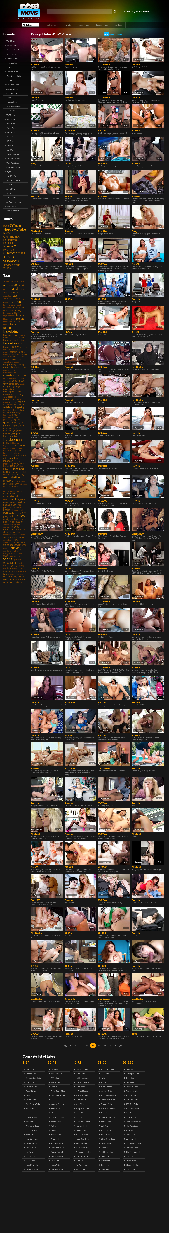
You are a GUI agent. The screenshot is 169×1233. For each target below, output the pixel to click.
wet (17, 579)
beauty (18, 310)
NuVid (7, 233)
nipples (19, 491)
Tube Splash (131, 1095)
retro (24, 519)
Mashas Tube (106, 1091)
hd (20, 440)
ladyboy (14, 466)
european (7, 399)
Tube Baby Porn (82, 1139)
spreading (7, 542)
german (14, 423)
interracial (9, 458)
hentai (6, 443)
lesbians (18, 468)
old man (6, 499)
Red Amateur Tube (14, 50)
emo (5, 397)
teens (8, 559)
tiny (4, 568)
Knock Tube (56, 1139)
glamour (7, 428)
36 (110, 1046)
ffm (12, 407)
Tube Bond (80, 1087)
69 (15, 281)
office (12, 496)
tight (12, 565)
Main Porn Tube (132, 1108)
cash (14, 350)
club (24, 357)
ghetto (21, 423)
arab (10, 292)
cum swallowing (9, 372)
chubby (23, 354)
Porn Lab (105, 1148)
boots (22, 335)
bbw (14, 307)
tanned (19, 553)
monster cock (16, 489)
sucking (16, 548)
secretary (18, 524)
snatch (22, 534)
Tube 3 (9, 67)
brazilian (16, 340)
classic (6, 357)
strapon (17, 545)
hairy (5, 436)
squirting (21, 542)
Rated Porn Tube (108, 1100)
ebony (20, 394)
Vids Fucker (81, 1169)
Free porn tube (132, 1091)
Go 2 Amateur (81, 1165)
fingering (20, 407)
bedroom (7, 313)
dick (5, 383)
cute (24, 375)
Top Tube (67, 25)
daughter (7, 381)
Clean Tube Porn (133, 1165)
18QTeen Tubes (132, 1104)
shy (23, 530)
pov (24, 512)
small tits (7, 534)
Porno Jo (129, 1156)
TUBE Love (11, 115)
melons (17, 481)
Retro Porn (105, 1156)
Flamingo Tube (57, 1169)
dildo (11, 383)
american (7, 289)
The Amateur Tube (134, 1152)
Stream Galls (106, 1104)
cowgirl (14, 364)
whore (6, 582)
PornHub (8, 242)
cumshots (9, 375)
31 (81, 1046)
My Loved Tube (107, 1069)
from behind (8, 417)
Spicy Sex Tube (82, 1108)
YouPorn (7, 268)
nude (6, 493)
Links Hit (104, 1078)
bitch (19, 322)
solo (14, 537)
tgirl (15, 560)
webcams (8, 579)
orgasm (21, 499)
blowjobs (10, 332)
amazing (22, 285)
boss (11, 338)
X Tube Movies (82, 1091)
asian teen (7, 296)
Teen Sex (130, 1078)
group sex (16, 433)
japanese (8, 461)
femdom (22, 405)
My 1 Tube (80, 1104)
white (22, 579)
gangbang (16, 419)
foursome (7, 415)
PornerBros (10, 239)
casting (20, 350)
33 (93, 1046)
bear (11, 310)
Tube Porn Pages (58, 1095)
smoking (15, 534)
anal (15, 288)
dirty (17, 384)
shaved (15, 526)
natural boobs (9, 491)
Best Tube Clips (57, 1117)
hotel (20, 448)
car (25, 347)
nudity (12, 494)
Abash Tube (56, 1135)
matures (8, 480)
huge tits (6, 453)
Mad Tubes (55, 1082)
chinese (6, 354)
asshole (7, 302)
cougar (17, 362)
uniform (13, 574)
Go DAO (9, 150)
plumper (14, 510)
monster (6, 489)
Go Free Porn (12, 93)
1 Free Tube (56, 1113)
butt (21, 347)
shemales (8, 529)
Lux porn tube (132, 1139)
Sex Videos (130, 1082)
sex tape (6, 527)
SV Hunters (105, 1074)
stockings (8, 544)
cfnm (23, 352)
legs (10, 469)
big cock (21, 315)
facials (21, 402)
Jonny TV (55, 1130)
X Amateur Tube (32, 1126)
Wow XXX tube (12, 163)
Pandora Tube (132, 1087)
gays (6, 422)
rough (12, 522)
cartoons (7, 350)
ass (15, 295)
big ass (15, 313)
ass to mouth (8, 298)
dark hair (20, 378)
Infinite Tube (56, 1121)
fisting (21, 410)
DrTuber (15, 225)
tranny (12, 571)
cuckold (17, 367)
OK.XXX (136, 97)
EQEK (8, 172)
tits (9, 568)
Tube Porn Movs (57, 1148)
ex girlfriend (18, 399)
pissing (6, 510)
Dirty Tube (105, 1169)
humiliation (15, 453)
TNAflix (22, 253)
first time (6, 410)
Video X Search (57, 1104)
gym (25, 433)
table (13, 553)
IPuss (8, 98)
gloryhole (7, 430)
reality (6, 519)
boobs (16, 335)
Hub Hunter (30, 1156)
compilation (8, 362)
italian (18, 458)
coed (5, 359)
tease (19, 556)
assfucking (19, 298)
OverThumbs (11, 236)
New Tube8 (11, 206)
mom (10, 486)
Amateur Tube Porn (84, 1152)
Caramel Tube (132, 1148)
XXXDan (35, 64)
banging (6, 305)
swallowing (16, 551)
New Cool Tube (82, 1126)
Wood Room (131, 1161)
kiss (22, 463)
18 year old (8, 281)
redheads (16, 519)
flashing (7, 412)
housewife (7, 451)
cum (24, 367)
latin (5, 469)
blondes (8, 327)
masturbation (11, 477)
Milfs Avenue (106, 1161)
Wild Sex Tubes (82, 1095)
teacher (13, 556)
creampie (8, 367)
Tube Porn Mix (82, 1100)
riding (6, 522)
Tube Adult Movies (108, 1095)
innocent (22, 455)
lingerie (14, 472)
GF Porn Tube (31, 1130)
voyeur (22, 577)
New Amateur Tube (134, 1113)
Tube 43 (79, 1161)
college (12, 359)
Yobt (17, 265)
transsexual (21, 571)
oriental (12, 502)
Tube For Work (32, 1169)
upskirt (20, 574)
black (13, 324)
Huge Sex (10, 137)
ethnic (16, 397)
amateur (10, 285)
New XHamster (12, 211)
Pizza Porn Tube (83, 1148)
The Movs (10, 41)
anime (21, 289)
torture (22, 568)
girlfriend (7, 425)
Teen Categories (108, 1113)
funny (17, 417)
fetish (6, 407)
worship (24, 582)
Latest (111, 34)
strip (24, 545)
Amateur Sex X (57, 1143)
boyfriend (7, 340)
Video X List (56, 1108)
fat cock (10, 405)
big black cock (9, 316)
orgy (5, 502)
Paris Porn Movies (133, 1121)
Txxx (134, 1034)
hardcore (10, 440)
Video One (30, 1135)
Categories (51, 25)
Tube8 (8, 257)
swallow (7, 551)
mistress (23, 484)
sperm (15, 540)
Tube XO (79, 1117)
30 (76, 1046)
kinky (16, 463)
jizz (23, 461)
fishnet (14, 410)
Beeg (6, 225)
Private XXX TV (12, 154)
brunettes (10, 343)
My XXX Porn (12, 176)
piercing (19, 507)
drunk (13, 394)
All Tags (118, 25)
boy (22, 338)
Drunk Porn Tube (83, 1113)
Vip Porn (29, 1152)
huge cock (17, 451)
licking (6, 472)
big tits (20, 318)
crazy (21, 364)
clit (11, 357)
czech (5, 378)
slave (12, 532)
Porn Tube (10, 124)
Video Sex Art (56, 1074)
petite (12, 507)
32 (87, 1046)
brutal (20, 344)
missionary (13, 484)
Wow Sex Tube (82, 1135)
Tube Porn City (32, 1143)
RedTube (8, 249)
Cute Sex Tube (12, 85)
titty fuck (15, 568)
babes (16, 302)
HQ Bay (9, 141)
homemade (19, 445)
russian (19, 522)
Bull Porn (104, 1126)
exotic (5, 402)
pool (21, 510)
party (6, 507)
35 (105, 1046)
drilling (6, 394)
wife (12, 582)
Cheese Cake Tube (109, 1117)
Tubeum (54, 1087)
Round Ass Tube (57, 1152)
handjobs (14, 436)
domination (8, 389)
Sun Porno (30, 1121)
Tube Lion (105, 1165)
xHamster (11, 261)
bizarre (6, 325)
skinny (6, 532)
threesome (9, 562)
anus (5, 292)
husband (7, 455)
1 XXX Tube (11, 198)
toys (5, 571)
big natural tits (9, 319)
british (23, 340)
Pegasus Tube (132, 1117)
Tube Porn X (106, 1130)
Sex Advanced (31, 1117)
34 (99, 1046)
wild (17, 582)
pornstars (8, 512)
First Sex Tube (32, 1139)
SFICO (53, 1100)
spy (14, 542)
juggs (5, 464)
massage (21, 474)
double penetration (12, 391)
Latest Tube (84, 25)
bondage (7, 335)
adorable (20, 281)
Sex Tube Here (57, 1156)
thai (19, 560)
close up (17, 357)
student (6, 548)
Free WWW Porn (13, 158)
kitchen (6, 466)
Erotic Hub (55, 1161)
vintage (14, 577)
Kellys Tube (11, 145)
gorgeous (17, 430)
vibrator (6, 577)
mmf (5, 486)
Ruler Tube (30, 1161)
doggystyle (16, 386)
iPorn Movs (130, 1130)
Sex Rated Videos (108, 1108)
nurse (18, 494)
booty (5, 338)
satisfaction (8, 524)
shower (18, 529)
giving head (18, 425)
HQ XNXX (10, 193)
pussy (21, 516)
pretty (5, 516)
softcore (7, 537)
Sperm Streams (82, 1082)
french (15, 415)
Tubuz (103, 1082)
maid (13, 475)
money (16, 486)
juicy (11, 463)
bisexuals (12, 322)
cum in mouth (9, 370)
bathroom (7, 308)
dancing (12, 378)
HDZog (68, 332)
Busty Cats (80, 1074)
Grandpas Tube (132, 1074)
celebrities (15, 352)
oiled (18, 496)
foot (13, 412)
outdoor (21, 502)
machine (6, 475)
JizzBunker (104, 64)
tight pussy (19, 565)
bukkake (7, 347)
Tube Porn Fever (83, 1121)
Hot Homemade (82, 1078)
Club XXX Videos (13, 167)
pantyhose (16, 505)
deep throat (18, 380)
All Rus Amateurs (13, 202)
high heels (7, 446)
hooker (6, 448)
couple (6, 364)
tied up (6, 565)
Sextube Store (12, 72)
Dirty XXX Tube (82, 1069)
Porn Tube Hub (12, 132)
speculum (7, 540)
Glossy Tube (106, 1143)
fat (4, 405)
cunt (19, 375)
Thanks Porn (11, 102)
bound (17, 338)
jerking (17, 461)
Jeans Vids (55, 1165)
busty (15, 346)
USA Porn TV (11, 54)
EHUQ (9, 80)
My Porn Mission (13, 180)
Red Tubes (11, 119)
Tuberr (9, 185)
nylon (5, 496)
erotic (10, 397)
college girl (21, 359)
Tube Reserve (107, 1087)
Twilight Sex (106, 1121)
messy (24, 481)
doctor (22, 384)
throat (19, 563)
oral (13, 499)
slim (18, 532)
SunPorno (10, 253)
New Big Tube (81, 1143)
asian (16, 292)
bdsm (21, 307)
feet (16, 405)
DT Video (54, 1069)
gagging (6, 420)
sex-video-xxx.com (14, 106)
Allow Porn (10, 189)
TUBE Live (10, 111)
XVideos (8, 265)
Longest (119, 34)
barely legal (16, 305)
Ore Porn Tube (132, 1100)
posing (18, 513)
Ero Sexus (30, 1113)
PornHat (69, 64)
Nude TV (129, 1069)
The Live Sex (31, 1148)
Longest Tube (102, 25)
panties (6, 505)
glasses (15, 428)
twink (6, 574)
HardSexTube (14, 229)
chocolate (15, 354)
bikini (5, 322)
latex (21, 466)
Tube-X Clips (11, 63)
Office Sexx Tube (108, 1139)
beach (5, 310)
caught (6, 352)
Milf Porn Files (107, 1152)
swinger (6, 553)
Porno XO (30, 1108)
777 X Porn (55, 1078)
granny (6, 433)
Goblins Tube (81, 1130)
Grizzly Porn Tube (133, 1143)
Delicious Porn (12, 58)
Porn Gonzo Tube (13, 76)
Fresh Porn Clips (58, 1091)
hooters (13, 448)
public (13, 516)
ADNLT (54, 1126)
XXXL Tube (105, 1135)
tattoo (5, 556)
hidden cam (15, 443)
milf (5, 483)
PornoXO (9, 246)
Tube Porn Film (32, 1165)
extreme (13, 402)
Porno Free (11, 128)
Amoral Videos (12, 89)
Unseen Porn (11, 45)
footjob (19, 412)
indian (14, 455)
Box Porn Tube (82, 1156)
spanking (22, 537)
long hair (22, 472)
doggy (6, 386)
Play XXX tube (132, 1126)
